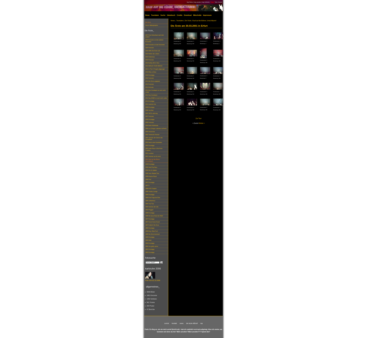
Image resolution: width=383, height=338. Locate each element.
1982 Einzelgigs (149, 252)
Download (188, 15)
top (201, 323)
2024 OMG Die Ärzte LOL (152, 51)
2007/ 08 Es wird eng (151, 113)
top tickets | (206, 2)
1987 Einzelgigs (149, 219)
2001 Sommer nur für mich (153, 156)
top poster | (198, 2)
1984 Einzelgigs (149, 243)
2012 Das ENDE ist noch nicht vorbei (156, 98)
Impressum (207, 15)
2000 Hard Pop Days (151, 167)
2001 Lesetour (149, 153)
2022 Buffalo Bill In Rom (152, 63)
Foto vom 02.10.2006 (152, 280)
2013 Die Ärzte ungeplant (152, 81)
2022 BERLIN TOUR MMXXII (153, 66)
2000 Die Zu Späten (151, 170)
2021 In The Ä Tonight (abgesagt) (155, 69)
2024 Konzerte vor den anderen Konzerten (154, 40)
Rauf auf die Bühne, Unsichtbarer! (204, 20)
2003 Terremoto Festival (152, 134)
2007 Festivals (149, 116)
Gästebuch (171, 15)
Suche (162, 15)
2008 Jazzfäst (149, 110)
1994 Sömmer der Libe (151, 207)
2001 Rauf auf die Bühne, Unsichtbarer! (152, 160)
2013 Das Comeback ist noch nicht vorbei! (155, 91)
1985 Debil (148, 240)
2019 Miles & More (150, 72)
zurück (166, 323)
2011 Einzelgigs (149, 101)
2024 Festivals (149, 47)
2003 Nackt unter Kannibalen (153, 142)
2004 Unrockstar (150, 131)
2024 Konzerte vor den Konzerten (155, 44)
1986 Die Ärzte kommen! (152, 234)
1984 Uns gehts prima (151, 246)
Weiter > (202, 123)
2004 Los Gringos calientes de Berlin (156, 128)
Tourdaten (155, 15)
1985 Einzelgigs (149, 237)
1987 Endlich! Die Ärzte (152, 225)
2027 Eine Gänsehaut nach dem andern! (154, 36)
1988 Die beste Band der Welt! (154, 216)
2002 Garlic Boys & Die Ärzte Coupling (153, 149)
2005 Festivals (149, 122)
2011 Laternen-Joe (150, 104)
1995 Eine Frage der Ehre (152, 197)
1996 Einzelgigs (149, 194)
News (147, 15)
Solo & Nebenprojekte (151, 25)
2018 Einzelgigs (149, 75)
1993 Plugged (149, 210)
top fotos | (190, 2)
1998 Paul (148, 179)
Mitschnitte (197, 15)
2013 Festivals (149, 84)
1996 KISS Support (150, 188)
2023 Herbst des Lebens (152, 54)
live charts (218, 2)
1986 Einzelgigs (149, 228)
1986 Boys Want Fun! (151, 231)
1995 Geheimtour (150, 200)
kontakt (174, 323)
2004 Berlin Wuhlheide (151, 125)
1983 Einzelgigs (149, 249)
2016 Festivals (149, 78)
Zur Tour (198, 118)
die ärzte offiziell (192, 323)
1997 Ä (147, 185)
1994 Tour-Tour (149, 203)
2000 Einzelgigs (149, 164)
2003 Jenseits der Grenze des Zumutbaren (154, 138)
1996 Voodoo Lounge (151, 191)
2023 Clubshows (150, 57)
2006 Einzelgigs (149, 119)
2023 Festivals (149, 60)
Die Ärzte (148, 22)
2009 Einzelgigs (149, 107)
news (181, 323)
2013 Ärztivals (149, 87)
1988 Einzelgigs (149, 213)
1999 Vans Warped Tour (152, 173)
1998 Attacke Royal (151, 176)
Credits (179, 15)
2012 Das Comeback (151, 95)
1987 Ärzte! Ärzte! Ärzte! (152, 222)
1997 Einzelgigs (149, 182)
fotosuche (150, 257)
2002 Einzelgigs (149, 145)
